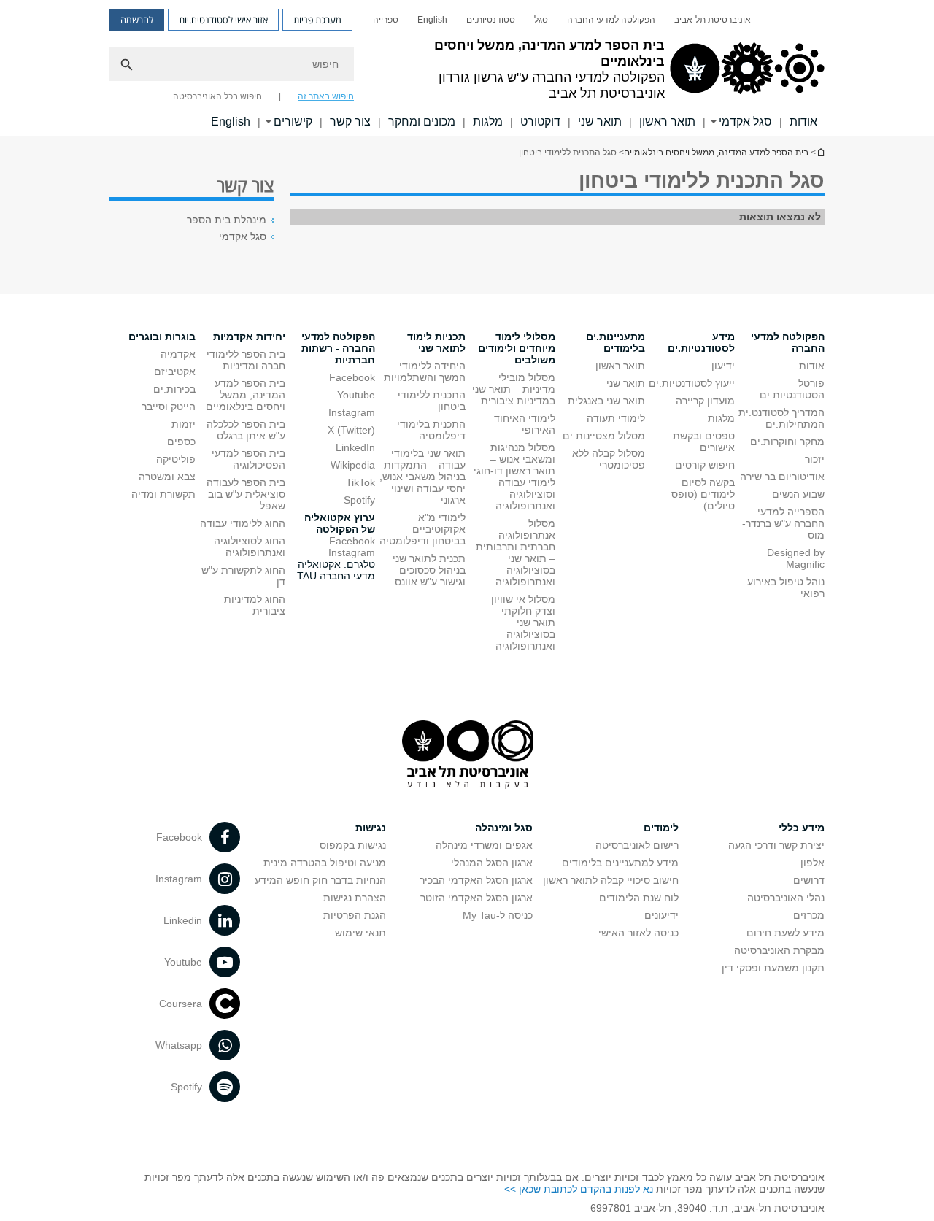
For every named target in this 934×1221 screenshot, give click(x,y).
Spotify (359, 500)
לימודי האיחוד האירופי (524, 424)
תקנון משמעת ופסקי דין (773, 968)
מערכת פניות (317, 19)
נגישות (370, 827)
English (432, 20)
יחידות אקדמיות (249, 336)
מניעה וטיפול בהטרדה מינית (324, 862)
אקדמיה (178, 354)
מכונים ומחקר (421, 121)
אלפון (812, 862)
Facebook (352, 377)
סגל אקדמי (745, 121)
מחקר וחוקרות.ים (787, 441)
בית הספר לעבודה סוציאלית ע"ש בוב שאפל (246, 494)
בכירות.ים (174, 389)
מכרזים (809, 915)
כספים (181, 441)
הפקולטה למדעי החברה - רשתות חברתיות (338, 348)
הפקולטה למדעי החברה (611, 20)
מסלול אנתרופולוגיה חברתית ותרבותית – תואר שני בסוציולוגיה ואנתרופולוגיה (515, 552)
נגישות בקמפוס (353, 845)
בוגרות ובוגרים (162, 336)
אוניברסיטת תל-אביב (712, 20)
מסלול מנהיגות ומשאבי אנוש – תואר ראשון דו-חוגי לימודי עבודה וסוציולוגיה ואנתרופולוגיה (514, 477)
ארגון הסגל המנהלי (492, 862)
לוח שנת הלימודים (639, 898)
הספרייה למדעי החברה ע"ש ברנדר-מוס (783, 523)
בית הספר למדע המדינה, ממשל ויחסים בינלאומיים (820, 152)
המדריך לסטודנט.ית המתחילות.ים (781, 418)
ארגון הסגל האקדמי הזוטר (476, 898)
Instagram (351, 412)
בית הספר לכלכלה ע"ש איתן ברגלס (246, 430)
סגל (541, 20)
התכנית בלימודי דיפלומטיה (431, 430)
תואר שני (600, 121)
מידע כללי (802, 827)
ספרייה (385, 20)
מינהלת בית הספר (226, 220)
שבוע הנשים (798, 494)
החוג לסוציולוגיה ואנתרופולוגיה (249, 546)
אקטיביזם (175, 371)
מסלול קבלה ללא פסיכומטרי (608, 459)
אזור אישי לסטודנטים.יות (223, 19)
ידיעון (723, 365)
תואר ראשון (667, 121)
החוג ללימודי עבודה (242, 523)
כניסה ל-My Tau (498, 915)
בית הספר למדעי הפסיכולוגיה (248, 459)
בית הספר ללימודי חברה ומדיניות (246, 359)
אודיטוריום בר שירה (782, 476)
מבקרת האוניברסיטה (779, 950)
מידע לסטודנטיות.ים (701, 342)
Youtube (356, 395)
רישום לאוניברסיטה (637, 845)
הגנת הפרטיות (354, 915)
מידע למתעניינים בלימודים (620, 862)
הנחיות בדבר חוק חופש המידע (320, 880)
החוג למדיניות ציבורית (254, 605)
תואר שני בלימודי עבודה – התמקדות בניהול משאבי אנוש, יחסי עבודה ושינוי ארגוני (422, 476)
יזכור (815, 459)
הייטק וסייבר (169, 406)
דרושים (809, 880)
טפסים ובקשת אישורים (704, 441)
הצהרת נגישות (354, 898)
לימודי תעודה (616, 418)
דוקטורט (540, 121)
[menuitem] (712, 19)
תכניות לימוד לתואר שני (436, 342)
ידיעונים (661, 915)
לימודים (661, 827)
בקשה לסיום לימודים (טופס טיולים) (703, 494)
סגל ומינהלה (504, 827)
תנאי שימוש (360, 933)
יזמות (183, 424)
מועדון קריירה (705, 401)
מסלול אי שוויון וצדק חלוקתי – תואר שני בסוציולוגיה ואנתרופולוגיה (523, 622)
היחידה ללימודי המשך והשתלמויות (425, 371)
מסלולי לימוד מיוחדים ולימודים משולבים (516, 348)
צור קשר (350, 121)
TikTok (360, 482)
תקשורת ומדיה (163, 494)
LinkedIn (355, 447)
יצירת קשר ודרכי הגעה (776, 845)
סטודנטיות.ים (490, 20)
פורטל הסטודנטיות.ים (792, 389)
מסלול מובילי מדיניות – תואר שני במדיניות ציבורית (513, 389)
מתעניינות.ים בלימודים (615, 342)
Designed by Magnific (796, 558)
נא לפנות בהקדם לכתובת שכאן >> (578, 1189)
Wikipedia (353, 465)
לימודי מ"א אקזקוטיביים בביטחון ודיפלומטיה (422, 529)
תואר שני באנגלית (606, 401)
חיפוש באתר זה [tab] (326, 96)
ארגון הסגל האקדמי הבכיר (476, 880)
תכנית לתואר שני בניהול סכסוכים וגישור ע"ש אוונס (429, 570)
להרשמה (136, 19)
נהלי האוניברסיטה (786, 898)
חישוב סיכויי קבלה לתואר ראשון (611, 880)
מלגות (488, 121)
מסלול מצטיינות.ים (604, 436)
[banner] (467, 68)
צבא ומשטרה (167, 476)
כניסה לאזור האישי (638, 933)
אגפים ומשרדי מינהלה (484, 845)
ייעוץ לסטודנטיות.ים (692, 383)
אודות (803, 121)
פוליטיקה (176, 459)
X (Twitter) (351, 430)
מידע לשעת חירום (785, 933)
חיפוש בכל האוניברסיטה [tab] (217, 96)
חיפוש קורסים (705, 465)
